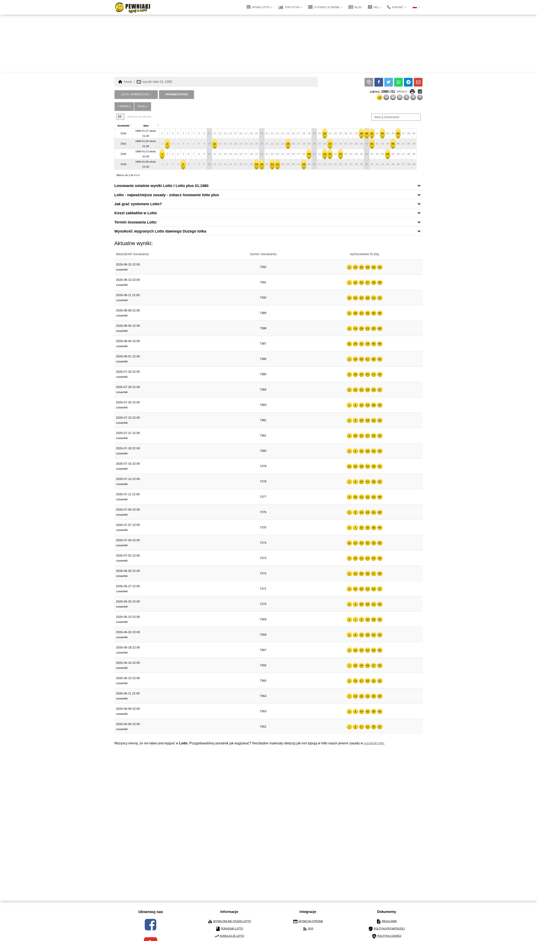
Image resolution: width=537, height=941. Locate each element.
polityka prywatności (386, 928)
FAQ (376, 7)
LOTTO (135, 94)
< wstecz (124, 106)
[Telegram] (408, 82)
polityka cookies (386, 936)
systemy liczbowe (326, 7)
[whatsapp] (398, 82)
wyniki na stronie (308, 921)
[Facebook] (378, 82)
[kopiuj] (369, 82)
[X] (388, 82)
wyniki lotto (261, 7)
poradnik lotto (374, 743)
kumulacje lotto (229, 936)
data (146, 125)
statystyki (292, 7)
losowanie (123, 125)
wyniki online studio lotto (229, 921)
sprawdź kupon (176, 94)
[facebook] (150, 924)
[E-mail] (418, 82)
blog (358, 7)
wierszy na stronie (138, 116)
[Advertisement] (268, 44)
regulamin (386, 921)
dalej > (143, 106)
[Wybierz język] (416, 7)
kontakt (397, 7)
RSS (307, 928)
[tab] (268, 185)
